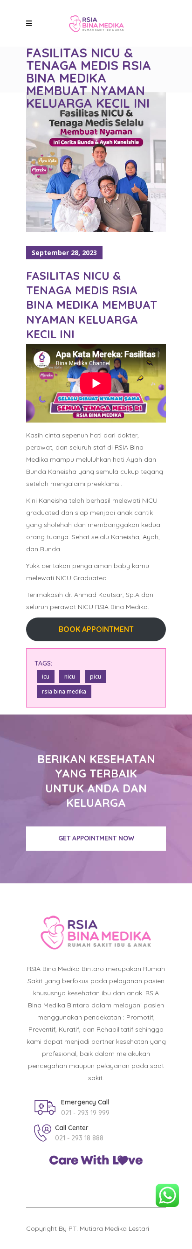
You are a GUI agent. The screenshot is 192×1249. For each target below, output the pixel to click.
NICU (69, 676)
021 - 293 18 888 (79, 1138)
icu (45, 676)
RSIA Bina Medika (64, 691)
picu (95, 676)
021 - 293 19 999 (85, 1113)
